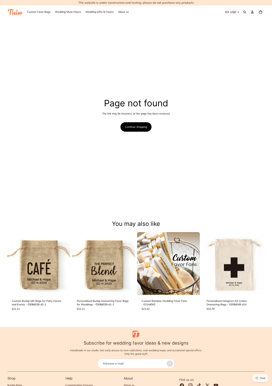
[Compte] (252, 12)
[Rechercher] (245, 12)
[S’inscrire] (170, 363)
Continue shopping (136, 127)
